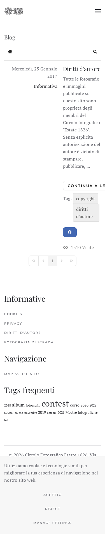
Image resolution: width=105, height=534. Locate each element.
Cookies (13, 314)
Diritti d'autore (82, 68)
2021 (61, 412)
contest (55, 403)
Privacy (13, 323)
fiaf (6, 420)
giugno (19, 413)
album (18, 405)
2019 (42, 412)
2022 (93, 405)
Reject (52, 509)
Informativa (45, 86)
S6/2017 (8, 413)
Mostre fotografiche (82, 412)
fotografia (33, 405)
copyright (85, 198)
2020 (84, 405)
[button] (98, 11)
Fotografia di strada (29, 342)
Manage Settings (52, 523)
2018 (7, 405)
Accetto (52, 495)
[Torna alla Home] (13, 11)
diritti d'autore (84, 212)
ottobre (52, 413)
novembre (30, 413)
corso (75, 405)
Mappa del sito (21, 374)
